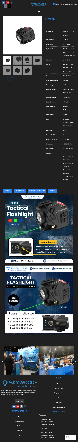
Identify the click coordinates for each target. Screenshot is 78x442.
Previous (10, 77)
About (19, 416)
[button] (39, 11)
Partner (19, 426)
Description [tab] (20, 190)
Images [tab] (7, 190)
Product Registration (58, 407)
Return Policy (58, 388)
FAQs (58, 398)
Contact (58, 383)
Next (9, 80)
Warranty (58, 402)
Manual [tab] (52, 190)
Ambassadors (19, 421)
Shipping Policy (58, 393)
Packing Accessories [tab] (37, 190)
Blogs (19, 435)
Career (19, 431)
